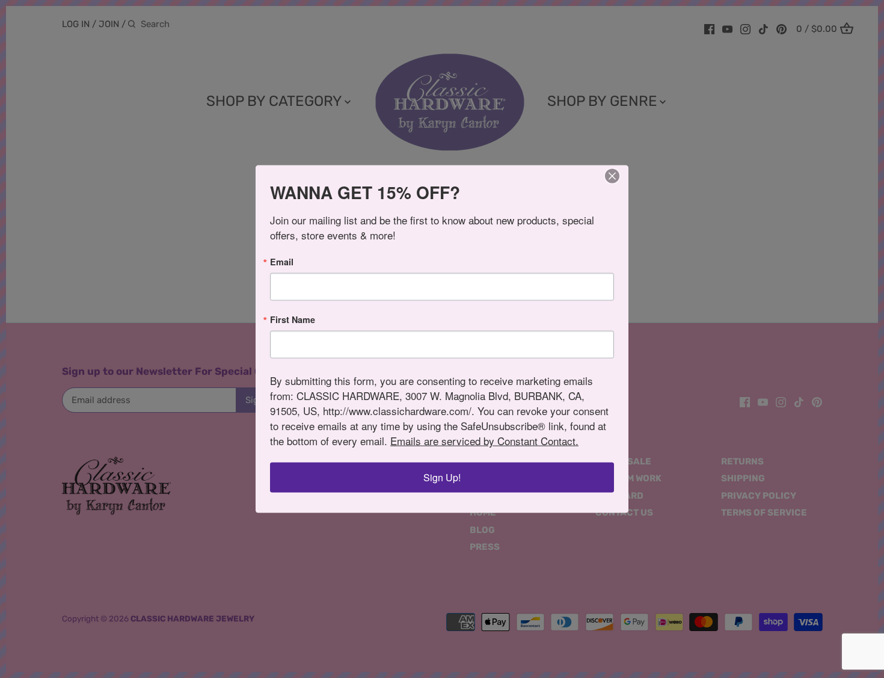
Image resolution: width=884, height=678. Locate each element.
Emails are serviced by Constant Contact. (484, 440)
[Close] (612, 175)
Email (281, 261)
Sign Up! (442, 477)
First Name (292, 319)
